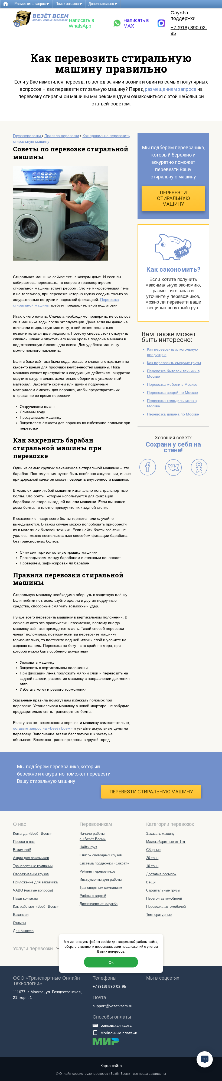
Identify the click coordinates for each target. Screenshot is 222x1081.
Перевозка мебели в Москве (172, 384)
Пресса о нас (24, 842)
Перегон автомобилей (164, 898)
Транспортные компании (33, 866)
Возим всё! (22, 850)
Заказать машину (160, 833)
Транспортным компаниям (101, 888)
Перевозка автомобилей (166, 906)
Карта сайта (111, 1065)
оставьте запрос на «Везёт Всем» (43, 728)
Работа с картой (93, 896)
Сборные (153, 850)
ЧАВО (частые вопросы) (33, 890)
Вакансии (20, 915)
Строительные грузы (163, 890)
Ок (111, 962)
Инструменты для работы (101, 879)
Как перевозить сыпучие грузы (174, 363)
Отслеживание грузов (31, 874)
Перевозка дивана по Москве (173, 414)
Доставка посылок (161, 874)
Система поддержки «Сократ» (104, 863)
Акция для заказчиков (31, 858)
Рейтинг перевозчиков (98, 871)
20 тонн (152, 858)
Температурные (159, 915)
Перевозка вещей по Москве (172, 392)
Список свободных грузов (101, 855)
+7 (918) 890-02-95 (189, 30)
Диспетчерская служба (98, 904)
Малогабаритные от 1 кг (165, 842)
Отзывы (19, 923)
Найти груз (88, 847)
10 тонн (152, 866)
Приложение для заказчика (35, 882)
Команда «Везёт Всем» (32, 833)
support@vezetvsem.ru (112, 1006)
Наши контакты (25, 898)
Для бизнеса (23, 931)
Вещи (150, 882)
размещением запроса (170, 89)
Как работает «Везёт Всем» (35, 906)
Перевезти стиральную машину (173, 198)
